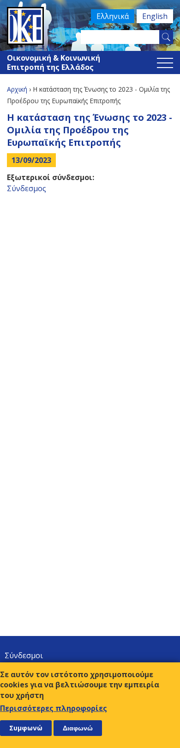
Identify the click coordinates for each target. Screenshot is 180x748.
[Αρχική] (90, 26)
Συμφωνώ (25, 727)
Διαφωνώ (78, 728)
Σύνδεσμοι (24, 655)
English (155, 16)
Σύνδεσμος (26, 188)
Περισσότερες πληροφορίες (53, 708)
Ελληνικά (112, 16)
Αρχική (17, 89)
